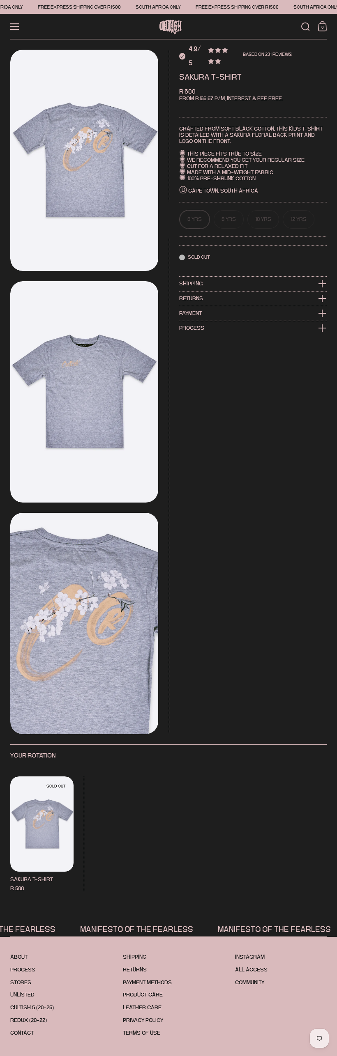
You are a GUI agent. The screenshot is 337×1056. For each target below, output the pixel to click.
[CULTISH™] (168, 26)
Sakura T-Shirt (42, 834)
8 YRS (229, 219)
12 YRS (299, 219)
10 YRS (263, 219)
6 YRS (194, 219)
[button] (305, 27)
